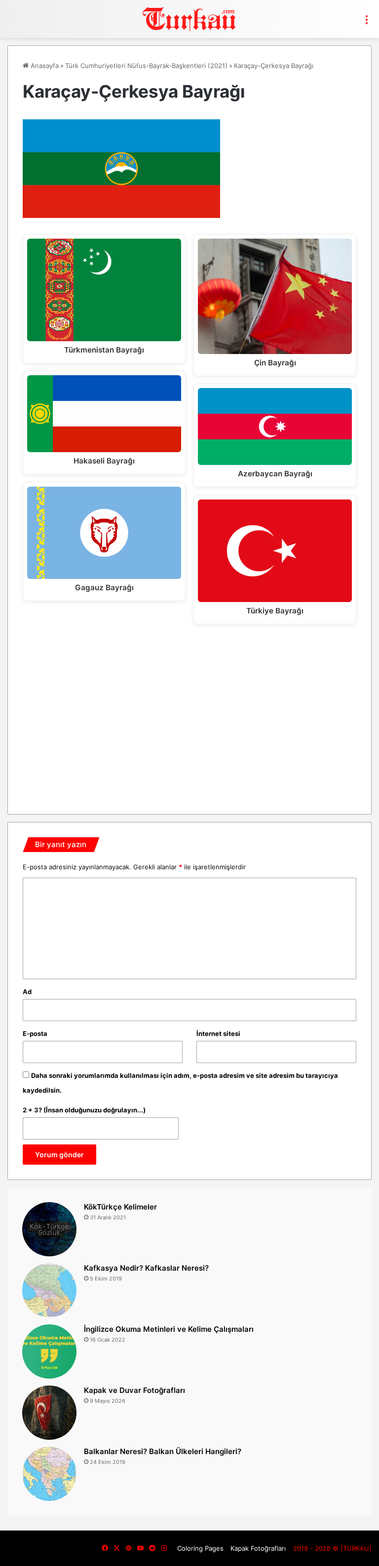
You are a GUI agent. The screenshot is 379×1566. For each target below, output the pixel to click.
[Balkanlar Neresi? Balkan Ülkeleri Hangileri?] (49, 1474)
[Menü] (367, 22)
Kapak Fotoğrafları (258, 1548)
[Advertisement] (189, 715)
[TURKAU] (189, 19)
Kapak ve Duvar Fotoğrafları (134, 1390)
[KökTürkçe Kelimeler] (49, 1229)
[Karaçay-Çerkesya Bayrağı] (121, 215)
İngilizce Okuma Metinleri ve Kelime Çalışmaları (169, 1329)
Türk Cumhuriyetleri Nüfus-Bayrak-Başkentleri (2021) (146, 66)
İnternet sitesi (218, 1033)
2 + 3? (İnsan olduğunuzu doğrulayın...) (84, 1110)
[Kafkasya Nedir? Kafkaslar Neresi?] (49, 1290)
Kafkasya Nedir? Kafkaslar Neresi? (146, 1268)
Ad (27, 992)
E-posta (35, 1033)
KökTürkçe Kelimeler (120, 1206)
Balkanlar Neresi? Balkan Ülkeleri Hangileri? (162, 1451)
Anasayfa (44, 66)
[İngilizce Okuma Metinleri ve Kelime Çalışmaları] (49, 1351)
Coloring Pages (200, 1548)
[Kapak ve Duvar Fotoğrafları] (49, 1413)
